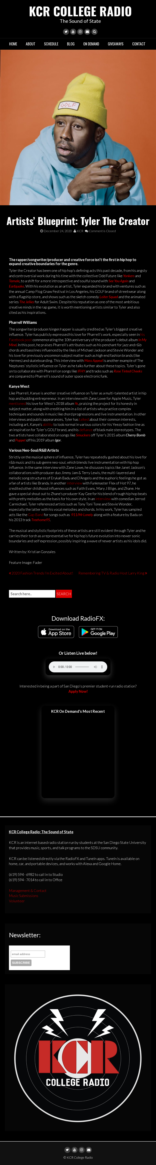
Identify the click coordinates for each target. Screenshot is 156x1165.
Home (13, 43)
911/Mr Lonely (82, 514)
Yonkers (129, 275)
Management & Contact (28, 890)
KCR (79, 231)
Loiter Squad (109, 296)
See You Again (118, 281)
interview (74, 483)
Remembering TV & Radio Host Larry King (111, 573)
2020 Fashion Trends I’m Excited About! (42, 573)
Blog (71, 43)
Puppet (20, 440)
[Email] (87, 32)
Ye (76, 403)
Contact (138, 43)
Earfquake (16, 286)
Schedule (51, 43)
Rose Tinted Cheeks (128, 371)
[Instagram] (80, 32)
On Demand (91, 43)
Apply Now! (78, 691)
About (30, 43)
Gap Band (35, 514)
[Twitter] (66, 32)
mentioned (17, 403)
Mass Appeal (93, 360)
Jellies (30, 302)
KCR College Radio (80, 11)
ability (48, 424)
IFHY (82, 371)
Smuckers (83, 435)
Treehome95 (40, 519)
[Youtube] (73, 32)
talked (84, 419)
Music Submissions (23, 895)
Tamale (14, 281)
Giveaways (116, 43)
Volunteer (17, 901)
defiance (86, 429)
